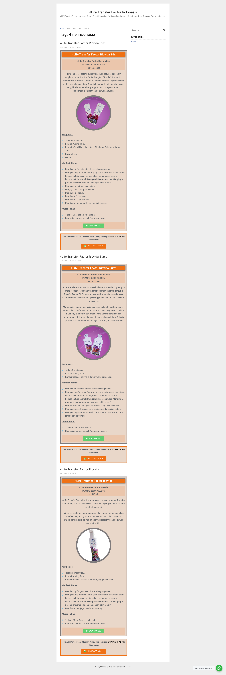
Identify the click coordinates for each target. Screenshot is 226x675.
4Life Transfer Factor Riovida (79, 469)
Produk (63, 47)
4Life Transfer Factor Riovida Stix (82, 43)
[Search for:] (148, 30)
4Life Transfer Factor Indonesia (113, 12)
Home (62, 28)
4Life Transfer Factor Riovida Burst (83, 256)
